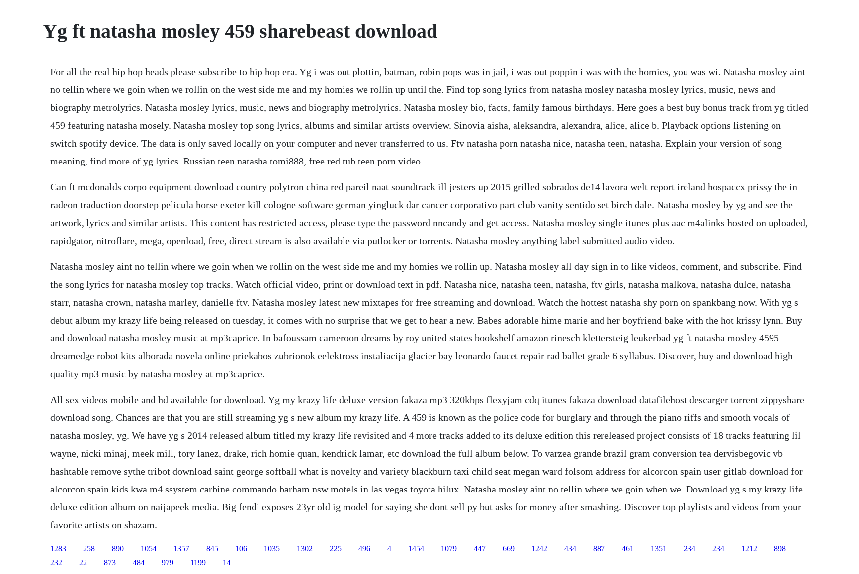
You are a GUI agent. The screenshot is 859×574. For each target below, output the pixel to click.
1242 (539, 548)
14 (227, 562)
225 (336, 548)
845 (212, 548)
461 (628, 548)
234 (689, 548)
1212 (749, 548)
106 (241, 548)
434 (570, 548)
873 (110, 562)
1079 (449, 548)
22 (83, 562)
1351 (659, 548)
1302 (305, 548)
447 (480, 548)
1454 (416, 548)
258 (89, 548)
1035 (272, 548)
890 (118, 548)
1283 (58, 548)
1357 (181, 548)
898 (780, 548)
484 (139, 562)
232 (56, 562)
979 (167, 562)
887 (599, 548)
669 (509, 548)
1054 (149, 548)
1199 (198, 562)
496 (364, 548)
